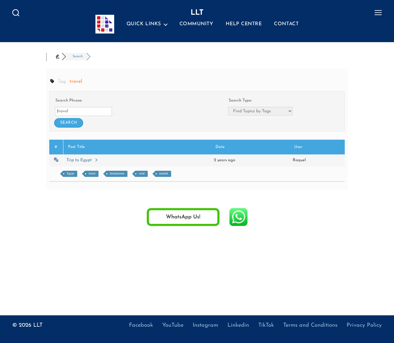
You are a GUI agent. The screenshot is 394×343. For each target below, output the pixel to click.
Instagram (205, 325)
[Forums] (55, 57)
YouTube (172, 325)
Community (196, 24)
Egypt (70, 173)
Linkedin (238, 325)
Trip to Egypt (80, 160)
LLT (37, 325)
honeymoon (117, 173)
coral (142, 173)
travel (92, 173)
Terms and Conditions (310, 325)
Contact (286, 24)
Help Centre (244, 24)
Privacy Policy (364, 325)
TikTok (266, 325)
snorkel (163, 173)
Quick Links (144, 24)
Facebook (141, 325)
